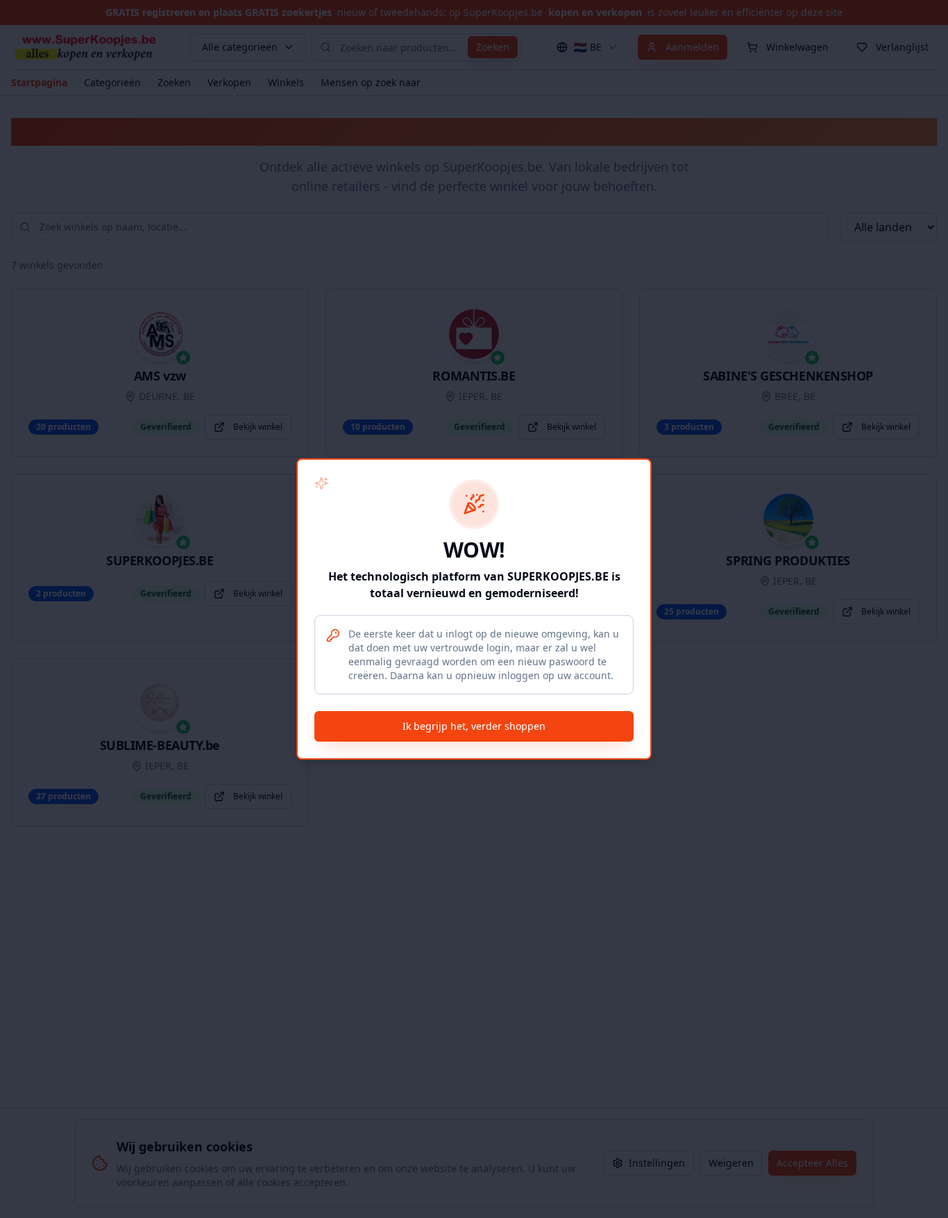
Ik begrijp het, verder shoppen (474, 726)
